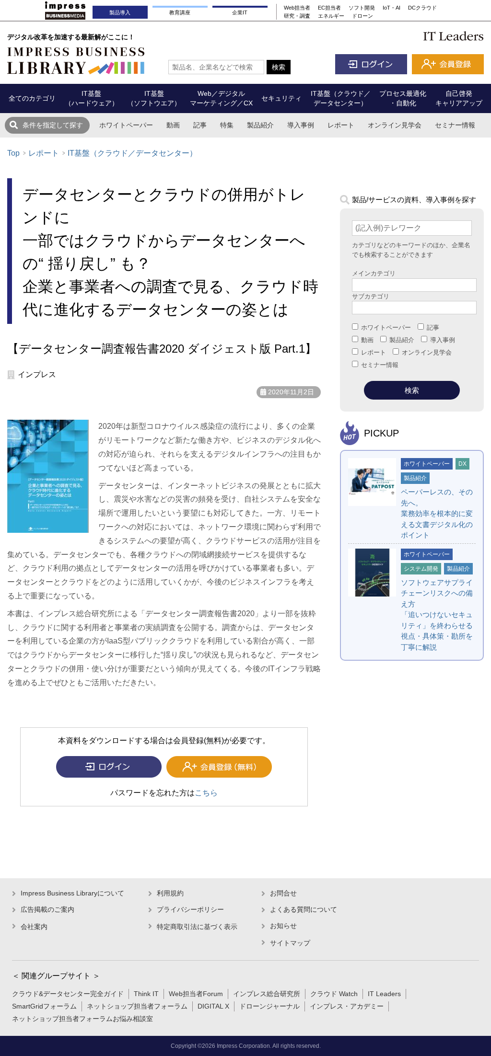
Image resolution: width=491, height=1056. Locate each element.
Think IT (146, 994)
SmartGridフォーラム (44, 1006)
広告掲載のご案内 (47, 909)
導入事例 (300, 125)
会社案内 (34, 926)
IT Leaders (384, 994)
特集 (227, 125)
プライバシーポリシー (190, 909)
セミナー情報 (455, 125)
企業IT (239, 12)
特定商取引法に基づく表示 (197, 926)
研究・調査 (297, 16)
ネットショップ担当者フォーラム (137, 1006)
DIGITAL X (213, 1006)
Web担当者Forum (196, 994)
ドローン (362, 16)
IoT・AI (391, 8)
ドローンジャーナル (269, 1006)
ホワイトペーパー (126, 125)
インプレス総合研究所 (266, 994)
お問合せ (283, 893)
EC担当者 (329, 8)
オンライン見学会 (394, 125)
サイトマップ (290, 943)
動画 (173, 125)
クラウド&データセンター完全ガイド (68, 994)
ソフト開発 (362, 8)
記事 (200, 125)
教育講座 (179, 12)
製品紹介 (260, 125)
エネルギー (331, 16)
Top (13, 153)
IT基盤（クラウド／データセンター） (132, 153)
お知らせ (283, 926)
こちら (206, 793)
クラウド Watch (334, 994)
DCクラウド (422, 8)
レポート (340, 125)
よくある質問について (303, 909)
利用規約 (170, 893)
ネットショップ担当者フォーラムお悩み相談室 (82, 1018)
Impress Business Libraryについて (72, 893)
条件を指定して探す (53, 125)
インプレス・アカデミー (347, 1006)
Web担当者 (297, 8)
